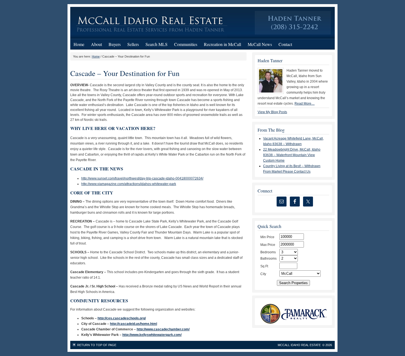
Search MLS (156, 44)
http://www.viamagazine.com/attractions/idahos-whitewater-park (128, 184)
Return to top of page (96, 345)
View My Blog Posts (272, 112)
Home (79, 44)
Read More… (305, 103)
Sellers (133, 44)
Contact (285, 44)
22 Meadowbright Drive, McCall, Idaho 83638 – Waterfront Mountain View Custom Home (291, 155)
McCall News (260, 44)
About (96, 44)
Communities (185, 44)
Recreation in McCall (222, 44)
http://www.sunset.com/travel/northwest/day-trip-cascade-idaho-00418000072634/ (142, 178)
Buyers (115, 44)
